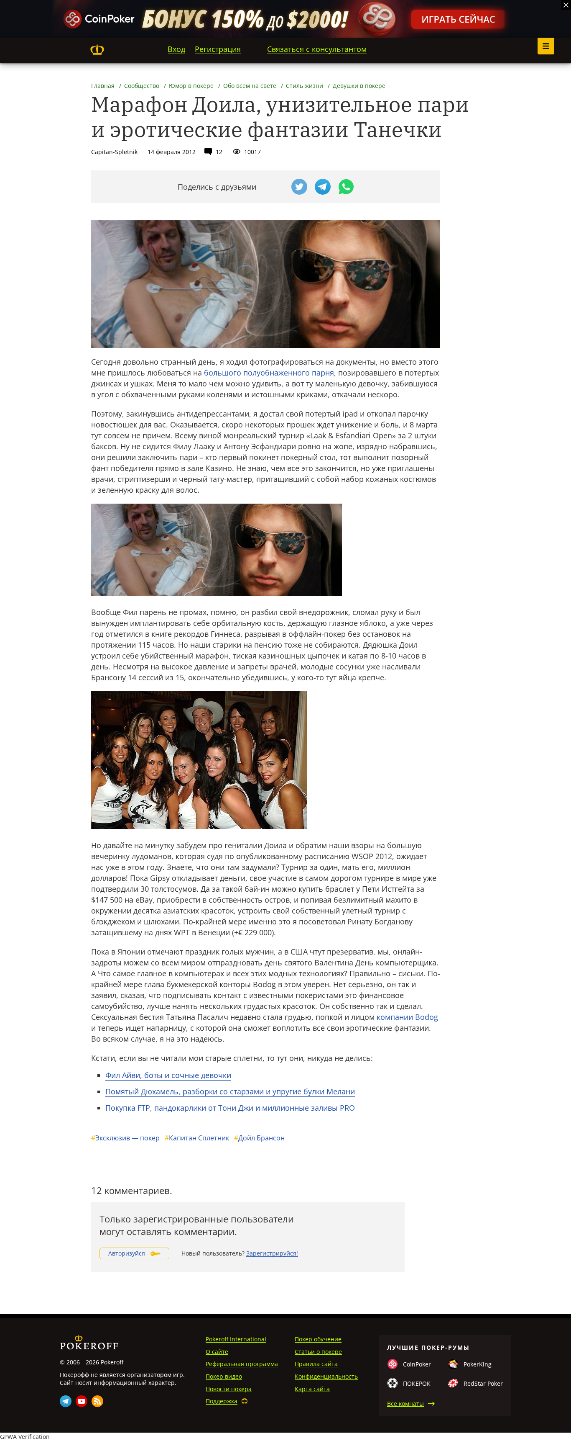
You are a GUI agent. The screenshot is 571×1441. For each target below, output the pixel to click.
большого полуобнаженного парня (269, 373)
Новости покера (229, 1389)
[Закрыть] (566, 5)
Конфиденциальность (326, 1376)
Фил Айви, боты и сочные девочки (168, 1075)
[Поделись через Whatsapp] (346, 187)
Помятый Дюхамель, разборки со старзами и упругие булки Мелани (230, 1091)
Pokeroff (97, 49)
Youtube (81, 1401)
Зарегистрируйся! (272, 1253)
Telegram (65, 1401)
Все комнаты (405, 1404)
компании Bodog (407, 1017)
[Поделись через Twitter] (299, 187)
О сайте (217, 1352)
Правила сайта (316, 1364)
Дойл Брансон (259, 1138)
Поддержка (221, 1401)
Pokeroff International (236, 1339)
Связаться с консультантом (317, 49)
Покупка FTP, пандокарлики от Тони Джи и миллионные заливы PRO (230, 1108)
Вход (176, 49)
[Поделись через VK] (276, 187)
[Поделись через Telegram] (323, 187)
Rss (97, 1401)
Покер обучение (318, 1339)
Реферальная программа (242, 1364)
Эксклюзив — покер (125, 1138)
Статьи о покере (318, 1352)
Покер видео (224, 1376)
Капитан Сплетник (197, 1138)
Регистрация (218, 49)
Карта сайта (312, 1389)
